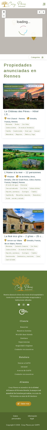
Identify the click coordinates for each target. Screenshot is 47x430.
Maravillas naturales (23, 195)
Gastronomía (17, 131)
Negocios (19, 134)
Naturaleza (9, 134)
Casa (38, 256)
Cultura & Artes (11, 127)
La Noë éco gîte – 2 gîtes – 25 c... (24, 236)
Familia (8, 131)
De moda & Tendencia (26, 127)
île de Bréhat (24, 177)
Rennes (14, 122)
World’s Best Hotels (24, 334)
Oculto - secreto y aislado (15, 198)
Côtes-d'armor (35, 180)
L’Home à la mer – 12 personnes (23, 172)
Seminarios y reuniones (25, 256)
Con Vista (25, 124)
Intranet (24, 367)
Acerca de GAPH (24, 370)
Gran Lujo (28, 131)
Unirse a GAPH (24, 363)
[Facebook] (19, 305)
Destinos (24, 338)
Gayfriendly (10, 195)
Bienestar (9, 124)
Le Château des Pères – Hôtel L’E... (21, 113)
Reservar (24, 327)
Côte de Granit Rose (20, 180)
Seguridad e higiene (24, 346)
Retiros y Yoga (30, 134)
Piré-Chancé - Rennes (16, 119)
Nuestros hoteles (24, 331)
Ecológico (25, 191)
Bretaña (33, 119)
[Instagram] (24, 305)
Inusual (36, 131)
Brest (33, 177)
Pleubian (10, 177)
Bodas (17, 124)
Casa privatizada (12, 188)
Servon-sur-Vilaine (14, 241)
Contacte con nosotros (24, 349)
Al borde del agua (12, 185)
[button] (38, 39)
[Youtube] (28, 305)
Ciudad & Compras (21, 246)
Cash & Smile (10, 259)
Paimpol (14, 182)
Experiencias (24, 342)
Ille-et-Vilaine (10, 244)
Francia (7, 122)
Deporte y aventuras (13, 191)
